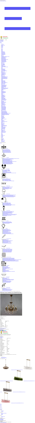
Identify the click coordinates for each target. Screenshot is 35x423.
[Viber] (3, 330)
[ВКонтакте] (0, 330)
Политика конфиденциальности (3, 422)
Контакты (2, 47)
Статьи (2, 413)
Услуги (2, 414)
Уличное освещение (3, 84)
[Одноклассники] (1, 330)
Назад (1, 50)
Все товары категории (3, 357)
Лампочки (2, 94)
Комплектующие (2, 123)
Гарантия (2, 45)
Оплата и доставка (3, 416)
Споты (2, 68)
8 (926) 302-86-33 (1, 419)
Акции (2, 46)
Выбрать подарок (1, 329)
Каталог (2, 49)
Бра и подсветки (2, 63)
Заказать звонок (1, 41)
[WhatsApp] (4, 330)
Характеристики (1, 337)
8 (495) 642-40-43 (1, 40)
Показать (1, 355)
